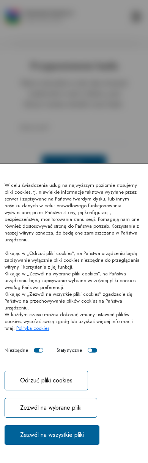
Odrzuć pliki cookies (46, 380)
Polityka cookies (32, 328)
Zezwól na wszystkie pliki (52, 434)
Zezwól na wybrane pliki (51, 407)
